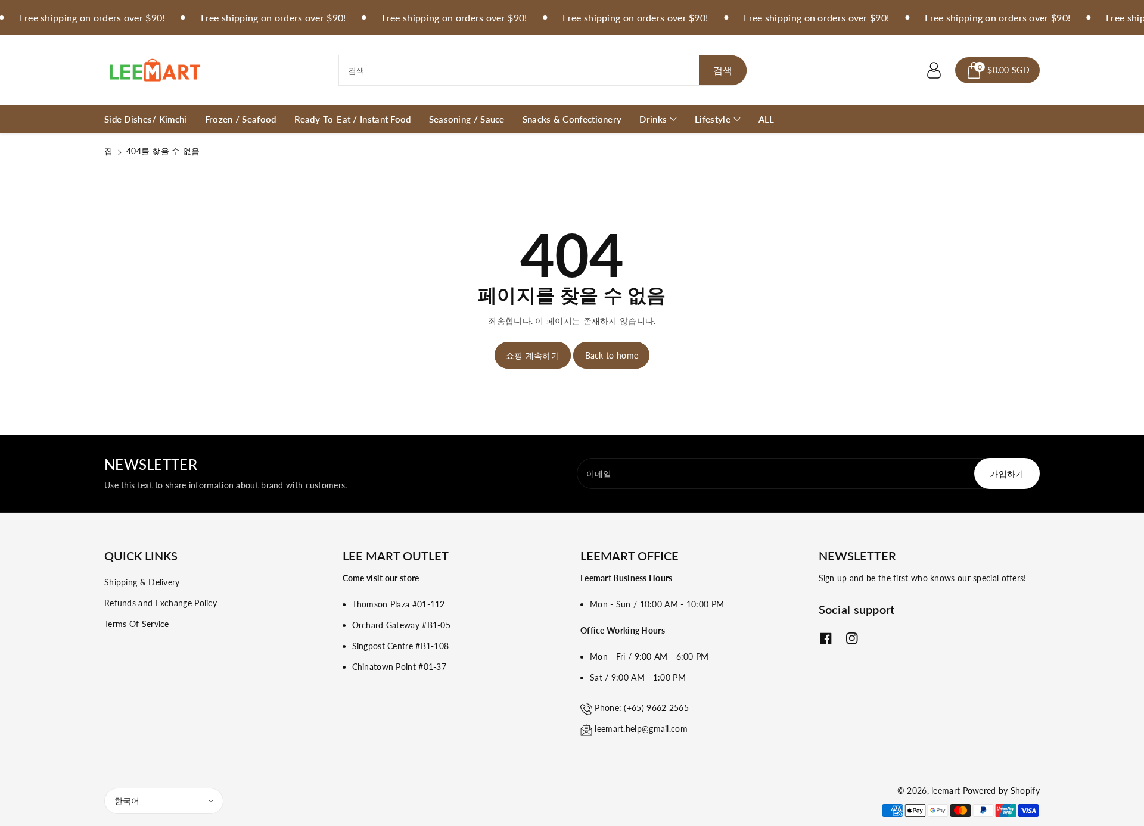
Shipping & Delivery (142, 582)
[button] (997, 70)
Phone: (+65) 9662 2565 (642, 708)
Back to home (612, 355)
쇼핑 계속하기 (532, 355)
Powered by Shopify (1001, 791)
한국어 (126, 801)
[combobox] (543, 70)
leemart (945, 791)
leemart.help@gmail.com (641, 729)
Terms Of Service (136, 624)
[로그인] (934, 70)
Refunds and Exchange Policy (160, 603)
